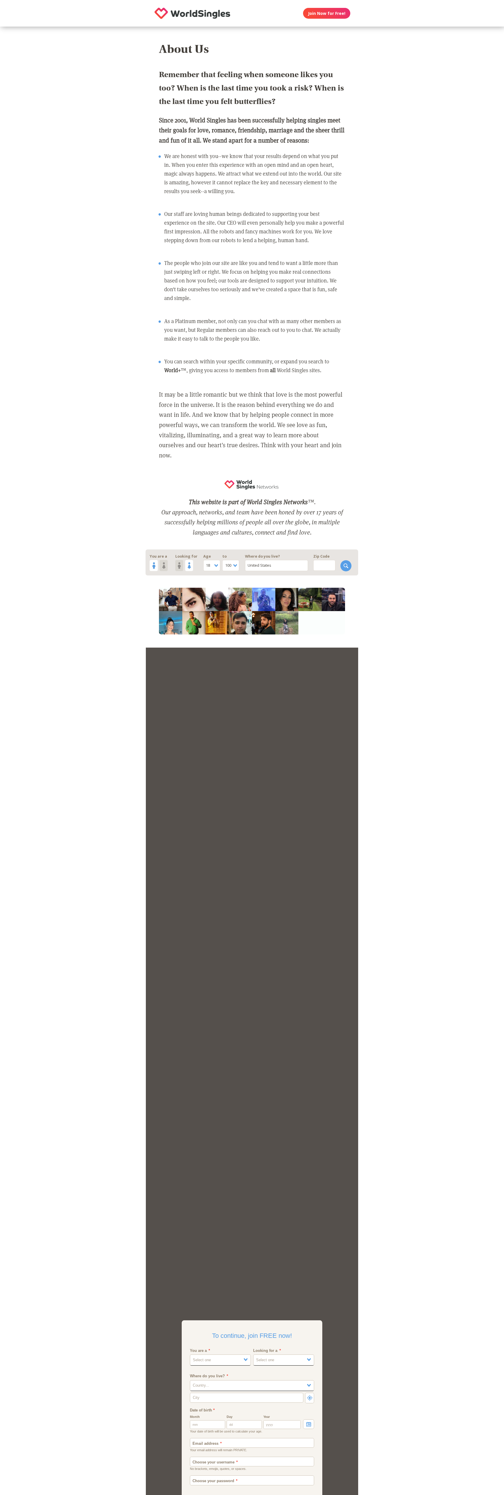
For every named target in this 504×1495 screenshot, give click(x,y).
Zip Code (321, 556)
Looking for (186, 556)
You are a (158, 556)
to (224, 556)
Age (207, 556)
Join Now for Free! (326, 13)
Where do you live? (262, 556)
